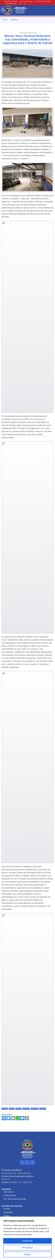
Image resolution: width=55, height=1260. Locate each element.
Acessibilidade (10, 4)
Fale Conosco (9, 1192)
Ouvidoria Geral (10, 1195)
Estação (4, 1108)
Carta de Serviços (26, 1)
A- (24, 4)
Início (5, 20)
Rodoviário (34, 1108)
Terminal (42, 1108)
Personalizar (27, 1248)
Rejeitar (27, 1255)
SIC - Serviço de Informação (15, 1199)
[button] (3, 9)
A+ (20, 4)
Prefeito (7, 1209)
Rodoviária (26, 1108)
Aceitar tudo (27, 1241)
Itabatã (11, 1108)
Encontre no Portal (10, 1)
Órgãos (6, 1216)
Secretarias (8, 1212)
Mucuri (18, 1108)
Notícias (14, 20)
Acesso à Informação (43, 1)
